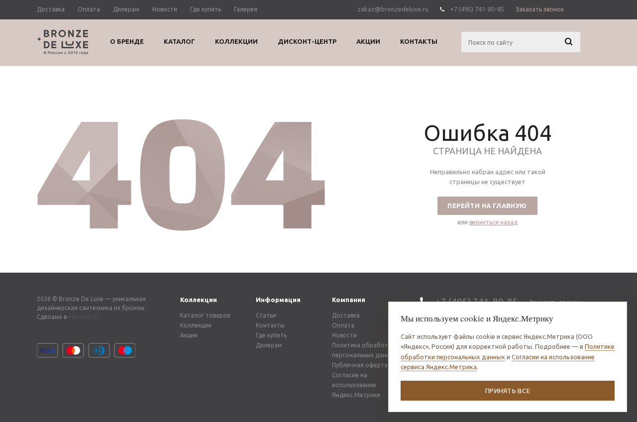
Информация (278, 299)
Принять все (507, 391)
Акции (189, 335)
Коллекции (198, 299)
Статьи (266, 315)
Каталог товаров (205, 315)
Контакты (270, 325)
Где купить (271, 335)
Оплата (343, 325)
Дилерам (269, 345)
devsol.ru (84, 317)
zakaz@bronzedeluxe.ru (392, 8)
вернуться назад (493, 222)
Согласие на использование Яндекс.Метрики (356, 385)
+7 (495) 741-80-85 (477, 8)
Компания (348, 299)
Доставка (346, 315)
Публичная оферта (360, 365)
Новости (344, 335)
